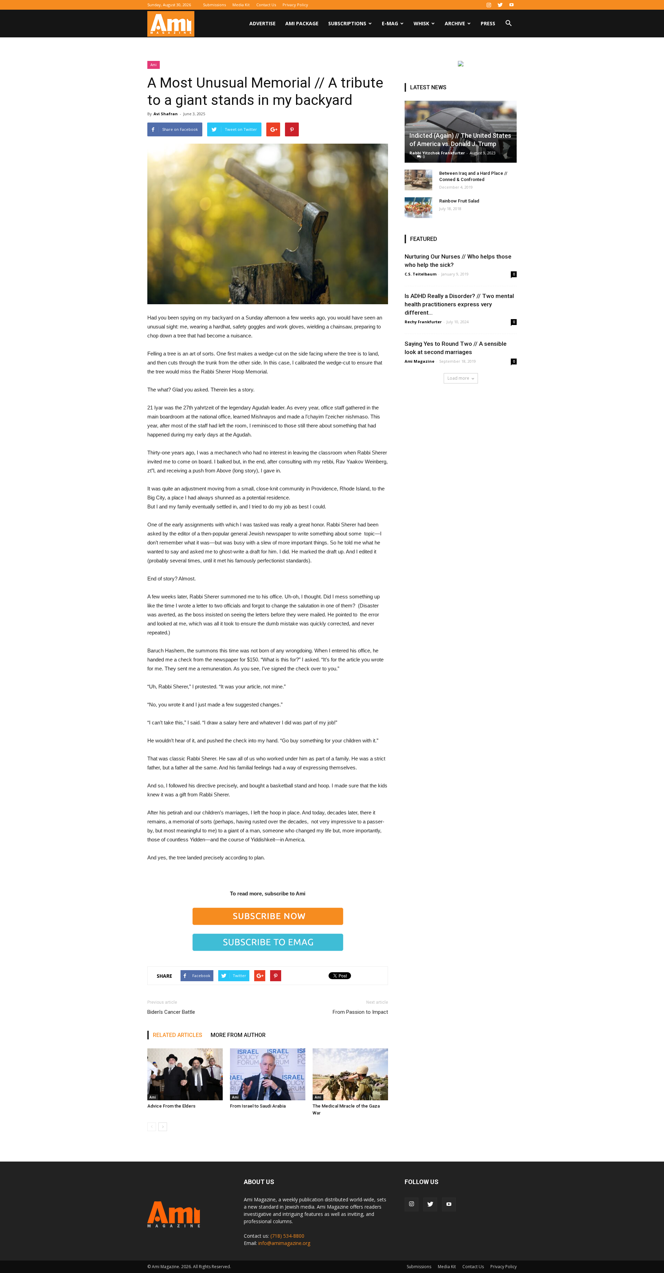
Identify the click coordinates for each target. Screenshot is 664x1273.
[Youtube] (511, 5)
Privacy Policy (295, 4)
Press (488, 23)
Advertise (262, 23)
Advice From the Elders (171, 1106)
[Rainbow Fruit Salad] (418, 207)
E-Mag (390, 23)
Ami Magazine (419, 361)
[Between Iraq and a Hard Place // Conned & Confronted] (418, 180)
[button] (508, 24)
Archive (455, 23)
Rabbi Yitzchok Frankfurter (437, 152)
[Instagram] (488, 5)
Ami (153, 64)
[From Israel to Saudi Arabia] (267, 1074)
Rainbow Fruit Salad (459, 201)
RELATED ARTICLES (177, 1035)
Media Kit (241, 4)
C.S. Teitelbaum (420, 274)
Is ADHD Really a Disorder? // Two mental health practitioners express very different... (459, 304)
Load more (458, 378)
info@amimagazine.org (284, 1243)
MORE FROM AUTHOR (238, 1035)
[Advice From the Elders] (185, 1074)
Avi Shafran (166, 113)
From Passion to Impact (360, 1012)
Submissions (214, 4)
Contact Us (266, 4)
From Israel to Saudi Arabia (258, 1106)
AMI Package (302, 23)
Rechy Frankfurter (423, 321)
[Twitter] (500, 5)
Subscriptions (347, 23)
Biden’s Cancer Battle (171, 1012)
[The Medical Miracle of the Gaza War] (350, 1074)
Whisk (421, 23)
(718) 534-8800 (287, 1236)
